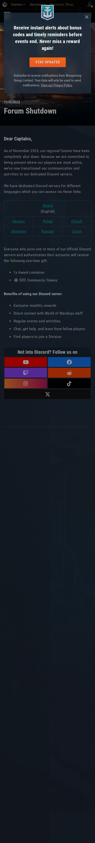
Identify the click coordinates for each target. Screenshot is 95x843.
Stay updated (47, 62)
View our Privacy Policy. (57, 85)
